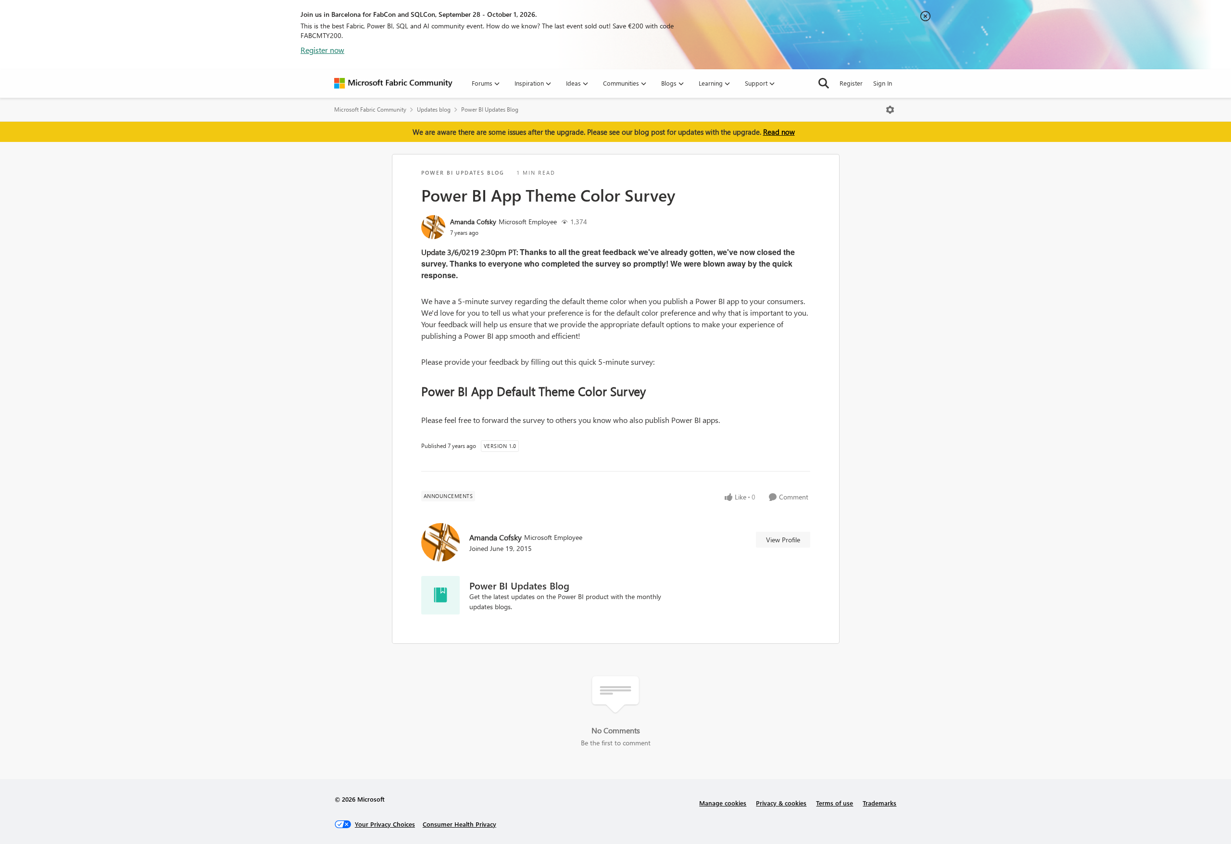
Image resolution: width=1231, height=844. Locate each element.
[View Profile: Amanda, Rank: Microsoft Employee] (433, 227)
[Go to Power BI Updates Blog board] (440, 595)
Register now (322, 50)
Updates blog (434, 109)
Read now (779, 132)
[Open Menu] (890, 109)
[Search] (823, 83)
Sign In (882, 83)
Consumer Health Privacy (459, 824)
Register (851, 83)
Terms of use (834, 803)
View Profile (783, 539)
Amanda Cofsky (473, 221)
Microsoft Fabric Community (370, 109)
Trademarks (879, 803)
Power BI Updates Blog (489, 109)
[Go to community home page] (393, 83)
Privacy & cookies (781, 803)
